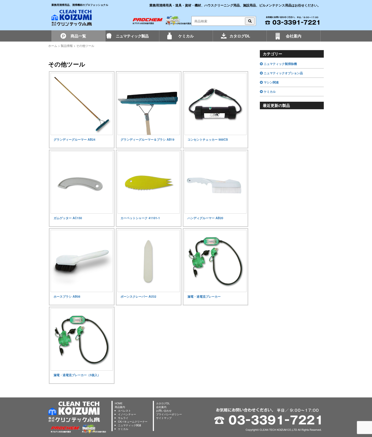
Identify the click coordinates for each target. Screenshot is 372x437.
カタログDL (239, 36)
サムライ (123, 418)
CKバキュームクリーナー (132, 421)
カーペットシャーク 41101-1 (140, 218)
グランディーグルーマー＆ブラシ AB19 (147, 139)
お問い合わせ (164, 410)
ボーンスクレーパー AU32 (138, 296)
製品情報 (67, 45)
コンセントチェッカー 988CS (208, 139)
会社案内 (293, 36)
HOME (118, 403)
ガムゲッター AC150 (68, 218)
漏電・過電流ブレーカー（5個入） (77, 375)
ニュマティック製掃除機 (280, 64)
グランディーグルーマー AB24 (74, 139)
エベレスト (124, 410)
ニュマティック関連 (129, 425)
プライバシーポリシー (169, 414)
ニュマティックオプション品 (283, 73)
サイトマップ (164, 418)
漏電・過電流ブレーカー (204, 296)
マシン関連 (271, 82)
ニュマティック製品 (132, 36)
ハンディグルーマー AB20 (205, 218)
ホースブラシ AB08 (67, 296)
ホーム (52, 45)
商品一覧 (78, 36)
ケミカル (186, 36)
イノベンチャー (127, 414)
